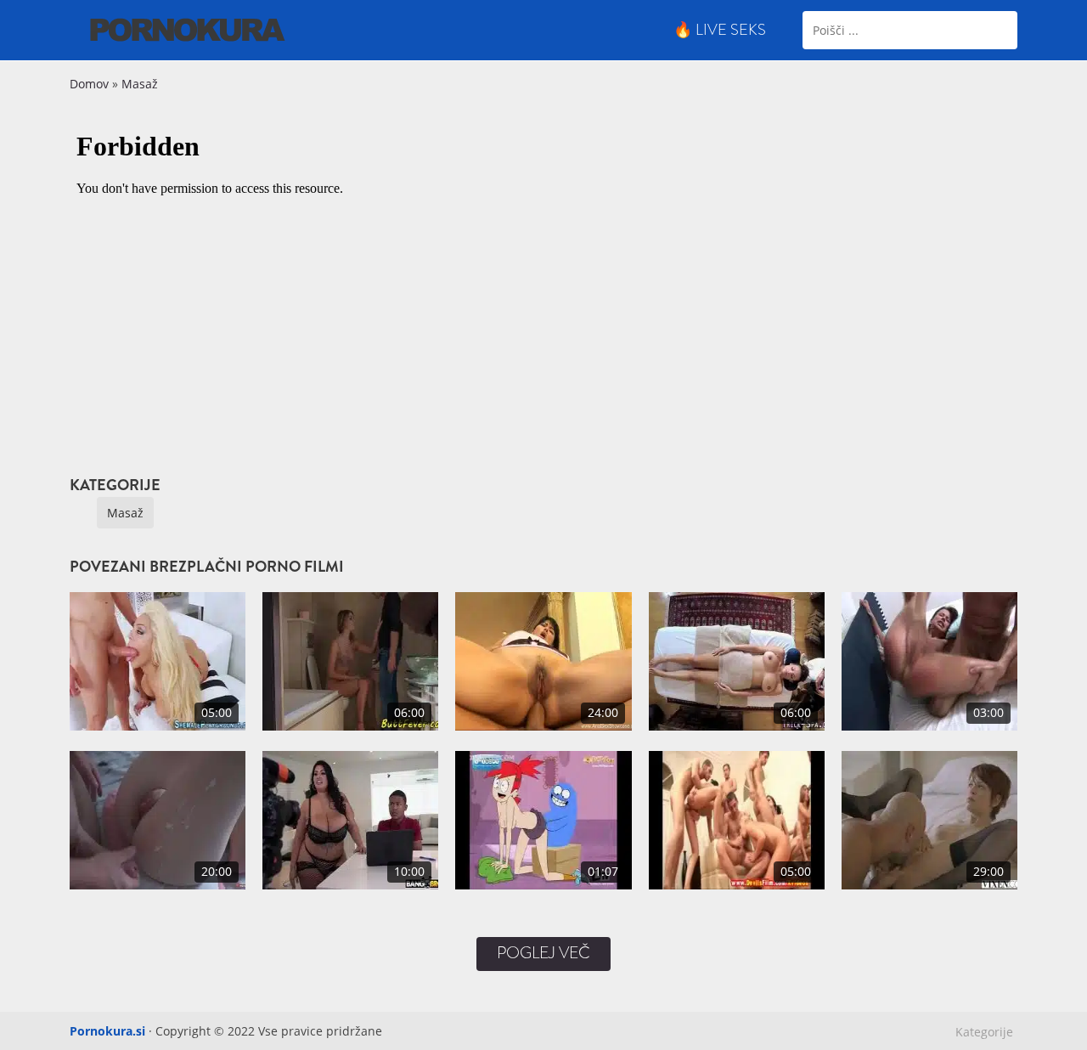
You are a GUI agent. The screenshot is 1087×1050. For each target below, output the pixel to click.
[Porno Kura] (187, 28)
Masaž (139, 84)
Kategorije (984, 1032)
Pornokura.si (107, 1031)
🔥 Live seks (719, 30)
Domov (89, 84)
